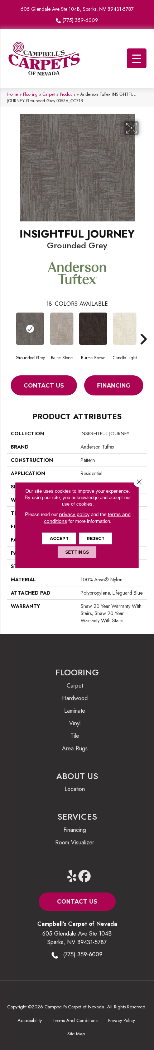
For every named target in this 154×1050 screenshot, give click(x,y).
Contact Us (44, 385)
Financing (113, 385)
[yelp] (72, 876)
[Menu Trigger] (136, 58)
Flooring (30, 94)
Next (143, 328)
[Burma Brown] (93, 329)
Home (12, 94)
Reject (96, 538)
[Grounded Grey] (30, 329)
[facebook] (84, 876)
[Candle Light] (124, 329)
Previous (10, 328)
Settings (77, 552)
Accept (59, 538)
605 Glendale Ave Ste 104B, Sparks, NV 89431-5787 (77, 9)
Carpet (49, 94)
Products (67, 94)
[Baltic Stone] (61, 329)
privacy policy (74, 514)
